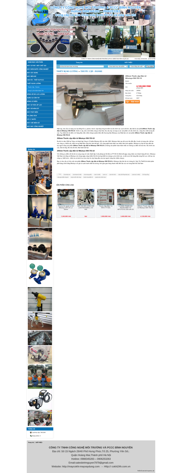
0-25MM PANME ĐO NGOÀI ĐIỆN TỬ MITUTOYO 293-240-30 (126, 207)
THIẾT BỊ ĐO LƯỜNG (67, 71)
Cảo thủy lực (67, 174)
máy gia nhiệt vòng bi (63, 177)
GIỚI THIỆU (128, 62)
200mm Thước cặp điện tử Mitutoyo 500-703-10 (145, 207)
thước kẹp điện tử (88, 177)
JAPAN (138, 90)
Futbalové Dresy (77, 443)
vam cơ (105, 174)
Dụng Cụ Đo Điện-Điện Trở (35, 90)
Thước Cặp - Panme (33, 87)
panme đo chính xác (100, 177)
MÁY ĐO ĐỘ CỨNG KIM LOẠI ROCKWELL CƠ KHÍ (86, 207)
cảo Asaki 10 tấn (77, 174)
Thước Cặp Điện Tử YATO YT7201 (105, 207)
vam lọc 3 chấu (136, 174)
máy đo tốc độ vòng (76, 177)
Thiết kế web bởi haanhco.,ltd (145, 471)
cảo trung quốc (88, 174)
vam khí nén (112, 174)
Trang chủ (79, 62)
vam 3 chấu (97, 174)
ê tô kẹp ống (146, 174)
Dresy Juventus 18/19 (57, 441)
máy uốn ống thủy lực (123, 174)
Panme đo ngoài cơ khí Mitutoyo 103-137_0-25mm (66, 207)
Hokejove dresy (92, 441)
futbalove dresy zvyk (125, 443)
